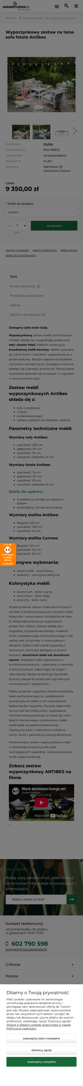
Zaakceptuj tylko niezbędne (41, 1038)
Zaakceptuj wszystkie (41, 1061)
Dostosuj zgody (41, 1050)
